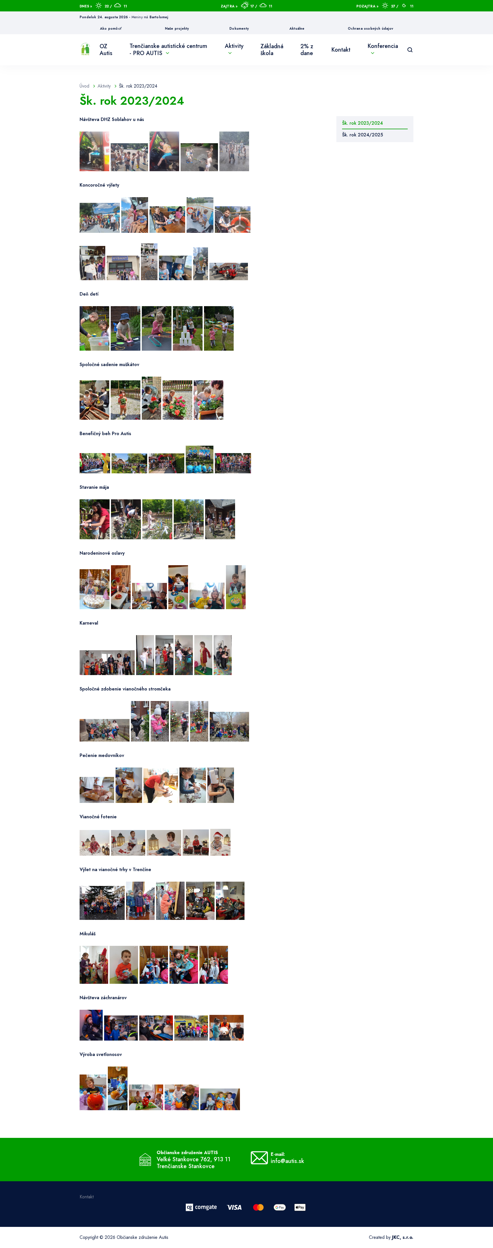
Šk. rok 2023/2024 (362, 123)
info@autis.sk (287, 1161)
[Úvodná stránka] (85, 49)
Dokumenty (239, 28)
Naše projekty (177, 28)
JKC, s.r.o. (402, 1237)
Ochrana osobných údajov (370, 28)
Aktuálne (297, 28)
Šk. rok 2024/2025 (362, 135)
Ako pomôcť (111, 28)
